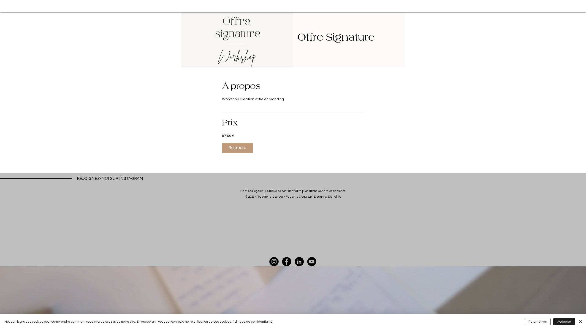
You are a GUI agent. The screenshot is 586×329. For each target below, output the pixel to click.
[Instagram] (274, 261)
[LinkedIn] (299, 261)
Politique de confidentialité (283, 191)
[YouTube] (311, 261)
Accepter (564, 321)
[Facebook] (286, 261)
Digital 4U (334, 196)
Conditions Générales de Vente (325, 191)
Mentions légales (251, 191)
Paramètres (538, 321)
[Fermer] (580, 321)
